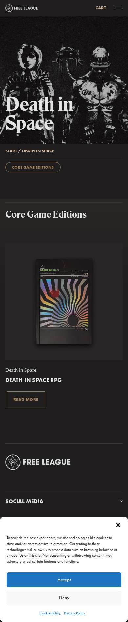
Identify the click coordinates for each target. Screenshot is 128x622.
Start (11, 151)
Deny (64, 597)
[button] (118, 525)
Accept (64, 579)
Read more (25, 399)
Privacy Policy (74, 613)
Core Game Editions (33, 167)
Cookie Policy (50, 613)
